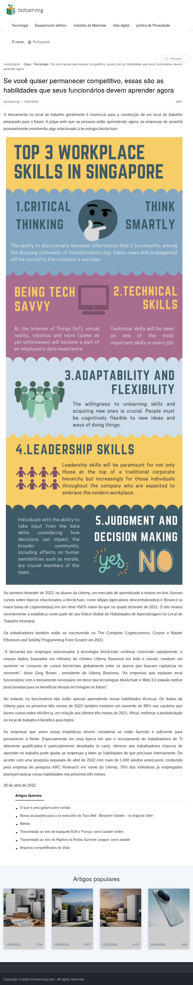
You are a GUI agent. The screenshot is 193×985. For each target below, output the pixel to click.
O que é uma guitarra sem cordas (45, 807)
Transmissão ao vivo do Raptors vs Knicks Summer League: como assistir (75, 839)
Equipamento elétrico (51, 25)
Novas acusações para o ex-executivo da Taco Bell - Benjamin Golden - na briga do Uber (86, 815)
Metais (25, 823)
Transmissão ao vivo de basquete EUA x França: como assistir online (71, 831)
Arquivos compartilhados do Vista (45, 847)
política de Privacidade (153, 25)
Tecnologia (20, 25)
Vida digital (121, 25)
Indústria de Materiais (90, 25)
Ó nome (18, 41)
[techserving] (24, 8)
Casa (27, 64)
